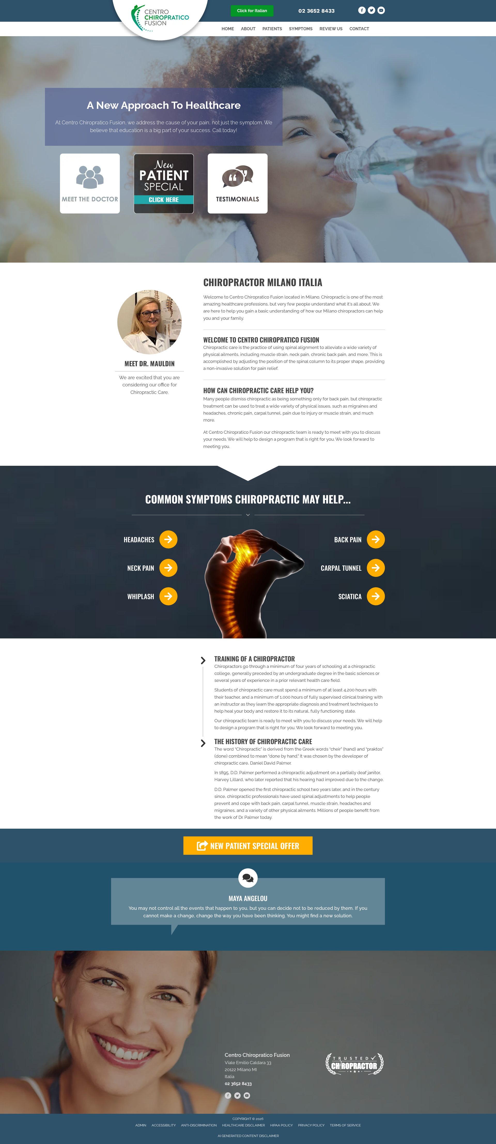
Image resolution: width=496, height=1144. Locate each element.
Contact (359, 28)
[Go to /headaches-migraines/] (144, 539)
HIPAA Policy (281, 1125)
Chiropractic (248, 749)
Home (228, 28)
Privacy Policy (311, 1125)
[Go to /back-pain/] (352, 539)
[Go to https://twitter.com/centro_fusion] (371, 11)
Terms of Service (345, 1125)
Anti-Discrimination (199, 1125)
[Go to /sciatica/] (352, 596)
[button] (248, 845)
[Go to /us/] (149, 322)
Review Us (331, 28)
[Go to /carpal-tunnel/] (352, 568)
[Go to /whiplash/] (144, 596)
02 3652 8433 (316, 10)
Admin (140, 1125)
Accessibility (164, 1125)
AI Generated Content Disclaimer (248, 1136)
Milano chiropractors (344, 311)
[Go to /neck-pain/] (144, 568)
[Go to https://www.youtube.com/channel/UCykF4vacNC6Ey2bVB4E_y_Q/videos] (381, 11)
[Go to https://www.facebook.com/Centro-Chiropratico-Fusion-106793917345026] (362, 11)
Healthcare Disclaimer (243, 1125)
